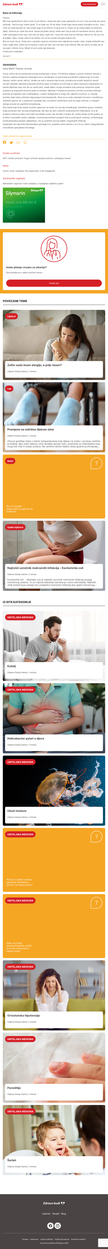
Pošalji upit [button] (54, 283)
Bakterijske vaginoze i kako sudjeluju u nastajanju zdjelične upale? (33, 183)
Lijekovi (11, 316)
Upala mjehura (15, 527)
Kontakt (25, 1239)
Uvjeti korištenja (46, 1239)
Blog (63, 1213)
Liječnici (46, 1213)
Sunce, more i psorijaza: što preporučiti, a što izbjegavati (29, 171)
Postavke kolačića (78, 1239)
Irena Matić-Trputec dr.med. (17, 68)
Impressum (34, 1239)
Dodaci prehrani (11, 153)
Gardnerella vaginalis (14, 178)
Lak (9, 388)
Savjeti (55, 1213)
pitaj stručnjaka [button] (89, 4)
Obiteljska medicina (20, 617)
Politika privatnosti (62, 1239)
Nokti (6, 165)
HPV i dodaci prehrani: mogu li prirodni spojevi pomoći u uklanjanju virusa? (37, 158)
